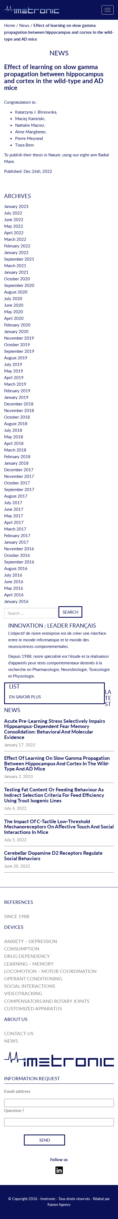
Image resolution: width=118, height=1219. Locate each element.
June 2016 (13, 581)
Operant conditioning (33, 978)
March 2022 (15, 239)
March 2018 (15, 450)
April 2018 (14, 443)
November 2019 (19, 338)
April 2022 (14, 232)
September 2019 (19, 351)
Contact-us (18, 1033)
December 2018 (18, 404)
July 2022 (13, 213)
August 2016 (15, 568)
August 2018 (15, 423)
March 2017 (15, 529)
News (24, 25)
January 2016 (16, 601)
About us (15, 1019)
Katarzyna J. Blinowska (35, 112)
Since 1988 (16, 916)
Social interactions (29, 986)
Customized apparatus (33, 1008)
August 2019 (15, 357)
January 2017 (16, 542)
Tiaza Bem (24, 145)
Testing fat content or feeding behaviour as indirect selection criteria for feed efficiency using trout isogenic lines (54, 795)
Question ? (14, 1110)
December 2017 (18, 469)
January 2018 (16, 463)
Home (9, 25)
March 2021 (15, 265)
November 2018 (19, 410)
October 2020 (17, 278)
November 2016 (19, 548)
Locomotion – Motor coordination (50, 971)
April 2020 (14, 318)
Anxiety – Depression (30, 941)
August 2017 (15, 496)
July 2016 (13, 575)
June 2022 (13, 219)
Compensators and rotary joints (46, 1001)
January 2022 (16, 252)
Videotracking (23, 993)
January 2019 (16, 397)
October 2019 (17, 344)
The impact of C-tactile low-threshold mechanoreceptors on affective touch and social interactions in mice (59, 827)
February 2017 (17, 535)
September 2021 (19, 259)
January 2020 (16, 331)
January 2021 (16, 272)
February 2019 (17, 390)
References (18, 902)
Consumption (21, 949)
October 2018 (17, 417)
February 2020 (17, 325)
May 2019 (13, 371)
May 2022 (13, 226)
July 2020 (13, 298)
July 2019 (13, 364)
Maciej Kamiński (29, 118)
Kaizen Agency (59, 1204)
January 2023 (16, 206)
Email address (17, 1091)
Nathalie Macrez (29, 125)
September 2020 (19, 285)
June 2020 (13, 305)
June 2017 (13, 509)
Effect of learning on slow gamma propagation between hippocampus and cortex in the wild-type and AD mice (53, 77)
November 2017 (19, 476)
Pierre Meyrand (29, 138)
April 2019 (14, 377)
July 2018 (13, 430)
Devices (13, 927)
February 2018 (17, 456)
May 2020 (13, 311)
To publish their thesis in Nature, (32, 154)
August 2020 (15, 292)
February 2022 (17, 246)
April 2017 (14, 522)
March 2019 (15, 384)
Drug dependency (27, 956)
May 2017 (13, 515)
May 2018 (13, 436)
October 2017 (17, 483)
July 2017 (13, 502)
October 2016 (17, 555)
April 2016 (14, 594)
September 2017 (19, 489)
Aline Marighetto (30, 131)
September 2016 (19, 562)
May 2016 (13, 588)
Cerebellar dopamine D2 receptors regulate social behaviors (53, 855)
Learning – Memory (29, 964)
